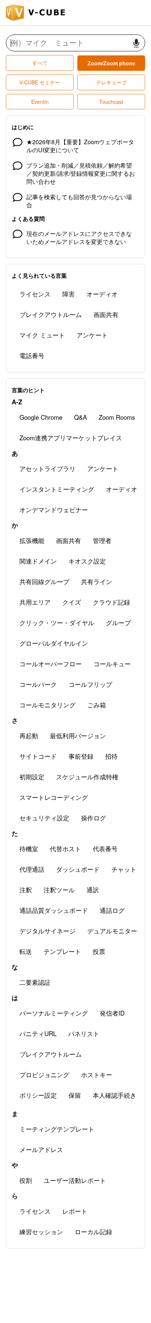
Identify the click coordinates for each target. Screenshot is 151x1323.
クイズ (71, 601)
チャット (123, 869)
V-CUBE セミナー (39, 82)
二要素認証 (35, 982)
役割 (25, 1180)
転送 (25, 951)
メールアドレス (41, 1149)
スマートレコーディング (53, 797)
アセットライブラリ (47, 468)
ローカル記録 (93, 1231)
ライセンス (35, 293)
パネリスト (83, 1033)
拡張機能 (31, 540)
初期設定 (31, 776)
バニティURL (37, 1033)
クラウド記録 (111, 601)
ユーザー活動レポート (75, 1180)
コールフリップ (90, 684)
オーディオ (102, 293)
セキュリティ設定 (44, 817)
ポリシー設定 (38, 1095)
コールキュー (112, 663)
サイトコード (38, 756)
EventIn (40, 101)
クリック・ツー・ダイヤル (56, 622)
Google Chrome (40, 417)
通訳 (92, 889)
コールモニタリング (47, 704)
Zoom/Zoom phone (111, 63)
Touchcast (111, 101)
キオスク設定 (87, 560)
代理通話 (31, 869)
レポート (74, 1211)
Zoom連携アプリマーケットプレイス (70, 437)
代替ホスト (65, 848)
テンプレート (62, 951)
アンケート (92, 334)
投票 (99, 951)
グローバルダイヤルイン (53, 643)
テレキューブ (111, 82)
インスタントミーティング (56, 488)
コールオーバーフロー (50, 663)
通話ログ (112, 910)
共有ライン (96, 581)
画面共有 (105, 314)
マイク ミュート (42, 334)
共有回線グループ (44, 581)
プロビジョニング (44, 1074)
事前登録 (81, 756)
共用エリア (35, 601)
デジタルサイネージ (47, 930)
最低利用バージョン (78, 735)
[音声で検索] (136, 43)
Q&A (80, 417)
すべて (40, 62)
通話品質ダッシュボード (53, 910)
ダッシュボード (78, 869)
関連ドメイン (38, 560)
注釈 (25, 889)
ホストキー (96, 1074)
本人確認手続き (114, 1095)
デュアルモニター (112, 930)
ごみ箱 (96, 704)
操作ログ (93, 817)
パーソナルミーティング (53, 1012)
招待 (111, 756)
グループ (118, 622)
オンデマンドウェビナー (53, 509)
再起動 (28, 735)
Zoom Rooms (117, 417)
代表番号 (105, 848)
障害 (68, 293)
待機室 (28, 848)
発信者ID (112, 1012)
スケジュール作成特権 (87, 776)
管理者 (102, 540)
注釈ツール (59, 889)
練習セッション (41, 1231)
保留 (75, 1095)
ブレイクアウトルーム (50, 314)
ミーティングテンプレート (56, 1128)
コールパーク (38, 684)
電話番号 (31, 355)
